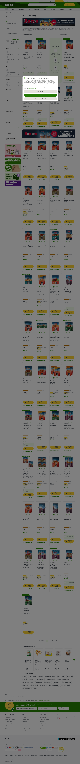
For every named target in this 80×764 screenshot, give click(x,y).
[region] (40, 88)
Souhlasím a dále (40, 95)
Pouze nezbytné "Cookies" (40, 98)
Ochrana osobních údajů (32, 88)
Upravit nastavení (40, 91)
